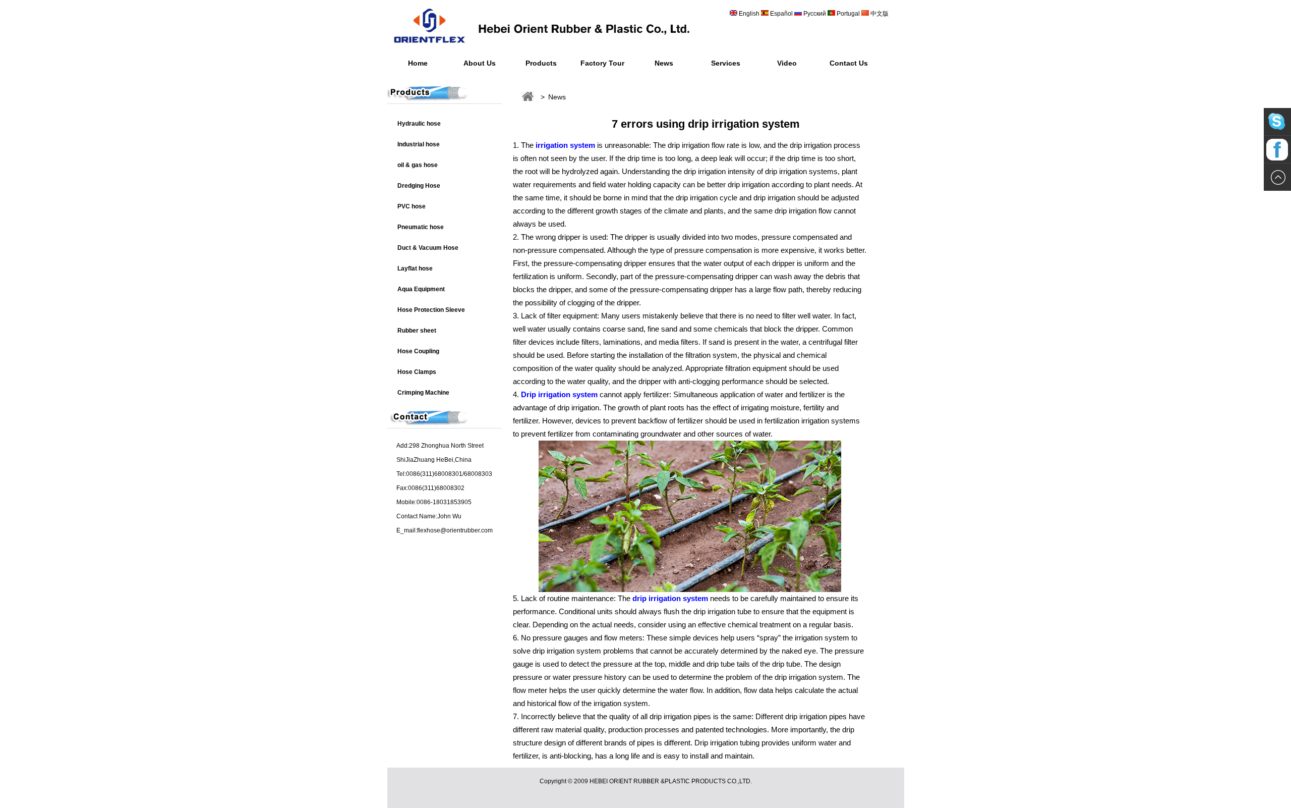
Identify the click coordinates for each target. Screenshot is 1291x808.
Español (782, 13)
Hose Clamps (416, 371)
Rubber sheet (416, 330)
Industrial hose (418, 144)
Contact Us (849, 63)
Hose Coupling (418, 351)
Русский (815, 13)
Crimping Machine (423, 392)
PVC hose (411, 206)
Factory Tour (602, 63)
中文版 (879, 13)
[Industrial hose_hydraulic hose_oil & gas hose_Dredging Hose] (548, 47)
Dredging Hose (418, 185)
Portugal (848, 13)
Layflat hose (415, 268)
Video (787, 63)
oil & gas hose (417, 165)
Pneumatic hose (420, 227)
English (749, 13)
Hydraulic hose (419, 123)
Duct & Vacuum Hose (427, 247)
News (664, 63)
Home (418, 63)
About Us (479, 63)
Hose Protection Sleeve (431, 309)
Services (725, 63)
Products (541, 63)
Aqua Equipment (421, 289)
